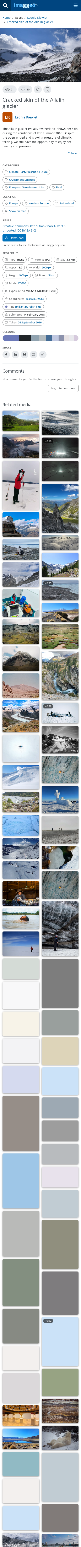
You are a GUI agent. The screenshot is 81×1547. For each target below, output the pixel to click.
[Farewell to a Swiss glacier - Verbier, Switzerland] (60, 739)
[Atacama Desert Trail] (60, 612)
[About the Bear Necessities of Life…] (60, 1438)
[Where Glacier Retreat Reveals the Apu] (20, 658)
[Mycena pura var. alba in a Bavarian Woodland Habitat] (60, 1244)
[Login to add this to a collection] (47, 89)
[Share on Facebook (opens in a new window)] (6, 354)
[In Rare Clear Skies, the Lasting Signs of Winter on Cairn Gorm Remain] (60, 799)
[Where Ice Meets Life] (60, 565)
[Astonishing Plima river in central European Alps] (60, 675)
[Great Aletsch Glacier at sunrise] (20, 446)
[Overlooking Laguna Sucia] (20, 1464)
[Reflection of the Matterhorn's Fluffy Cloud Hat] (20, 1181)
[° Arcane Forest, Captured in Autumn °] (20, 1123)
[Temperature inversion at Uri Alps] (60, 1051)
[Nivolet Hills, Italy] (20, 848)
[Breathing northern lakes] (60, 1204)
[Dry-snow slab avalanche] (20, 777)
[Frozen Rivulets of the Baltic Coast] (60, 1518)
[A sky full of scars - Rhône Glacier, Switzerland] (60, 770)
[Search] (5, 5)
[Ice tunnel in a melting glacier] (20, 968)
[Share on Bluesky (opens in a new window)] (24, 354)
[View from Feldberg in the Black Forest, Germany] (60, 1477)
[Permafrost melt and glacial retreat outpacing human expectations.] (20, 1024)
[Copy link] (43, 354)
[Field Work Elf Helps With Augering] (20, 485)
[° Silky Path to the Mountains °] (60, 1177)
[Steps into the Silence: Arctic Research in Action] (60, 830)
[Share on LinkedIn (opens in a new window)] (15, 354)
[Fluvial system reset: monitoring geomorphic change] (20, 802)
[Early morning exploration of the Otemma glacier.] (60, 1130)
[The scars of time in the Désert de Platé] (20, 1079)
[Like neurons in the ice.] (60, 857)
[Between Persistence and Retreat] (20, 574)
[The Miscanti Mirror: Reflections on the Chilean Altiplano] (20, 1439)
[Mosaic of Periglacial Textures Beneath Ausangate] (20, 631)
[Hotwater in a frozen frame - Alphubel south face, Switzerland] (20, 748)
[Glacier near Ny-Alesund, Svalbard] (20, 825)
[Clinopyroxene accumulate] (20, 1326)
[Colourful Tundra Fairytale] (60, 1411)
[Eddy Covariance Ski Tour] (20, 870)
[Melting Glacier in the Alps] (20, 716)
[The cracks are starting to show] (60, 423)
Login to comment (63, 388)
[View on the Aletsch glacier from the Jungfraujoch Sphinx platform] (20, 1051)
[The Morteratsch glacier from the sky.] (60, 1154)
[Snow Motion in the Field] (60, 471)
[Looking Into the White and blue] (20, 943)
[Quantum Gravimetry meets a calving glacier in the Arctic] (20, 549)
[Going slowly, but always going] (20, 1234)
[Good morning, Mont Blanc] (60, 1081)
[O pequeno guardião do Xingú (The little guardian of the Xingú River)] (20, 918)
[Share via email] (33, 354)
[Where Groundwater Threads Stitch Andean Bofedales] (60, 636)
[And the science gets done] (20, 1415)
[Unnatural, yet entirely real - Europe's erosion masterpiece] (60, 1382)
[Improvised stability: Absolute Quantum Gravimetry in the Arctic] (20, 603)
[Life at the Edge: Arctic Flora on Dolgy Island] (20, 995)
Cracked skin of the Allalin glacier (30, 22)
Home (6, 18)
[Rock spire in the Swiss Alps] (60, 508)
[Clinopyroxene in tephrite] (60, 1293)
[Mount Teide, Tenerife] (20, 685)
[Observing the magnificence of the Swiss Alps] (20, 524)
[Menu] (75, 5)
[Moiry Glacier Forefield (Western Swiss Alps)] (60, 1022)
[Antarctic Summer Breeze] (60, 542)
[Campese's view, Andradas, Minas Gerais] (20, 421)
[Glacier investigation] (60, 928)
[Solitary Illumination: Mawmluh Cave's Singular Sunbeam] (60, 983)
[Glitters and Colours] (20, 1388)
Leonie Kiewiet (37, 18)
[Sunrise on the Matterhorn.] (60, 1107)
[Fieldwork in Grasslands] (20, 1491)
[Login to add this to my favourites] (38, 89)
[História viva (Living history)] (20, 893)
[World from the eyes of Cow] (20, 1282)
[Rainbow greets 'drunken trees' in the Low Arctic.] (20, 1518)
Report (74, 153)
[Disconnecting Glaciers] (20, 1358)
